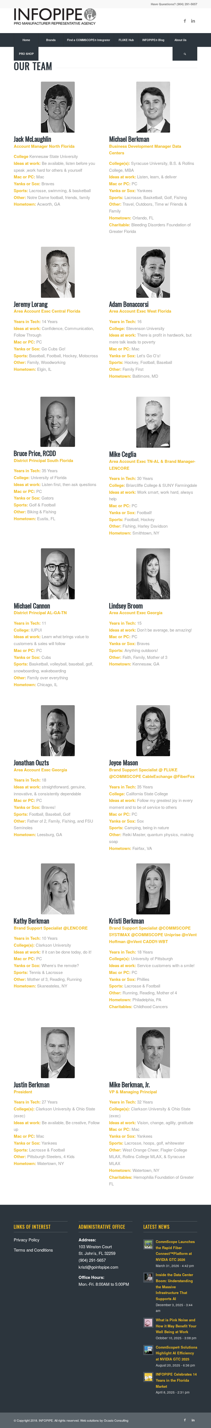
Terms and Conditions (33, 1250)
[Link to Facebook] (185, 21)
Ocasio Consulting (116, 1420)
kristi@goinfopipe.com (98, 1267)
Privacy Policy (27, 1239)
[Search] (185, 54)
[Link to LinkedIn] (193, 21)
